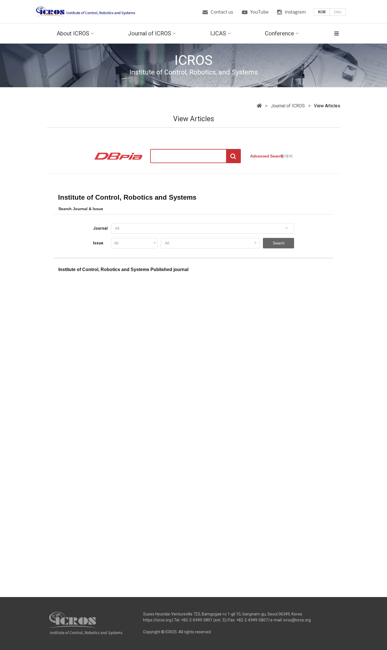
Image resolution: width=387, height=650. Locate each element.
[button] (331, 33)
